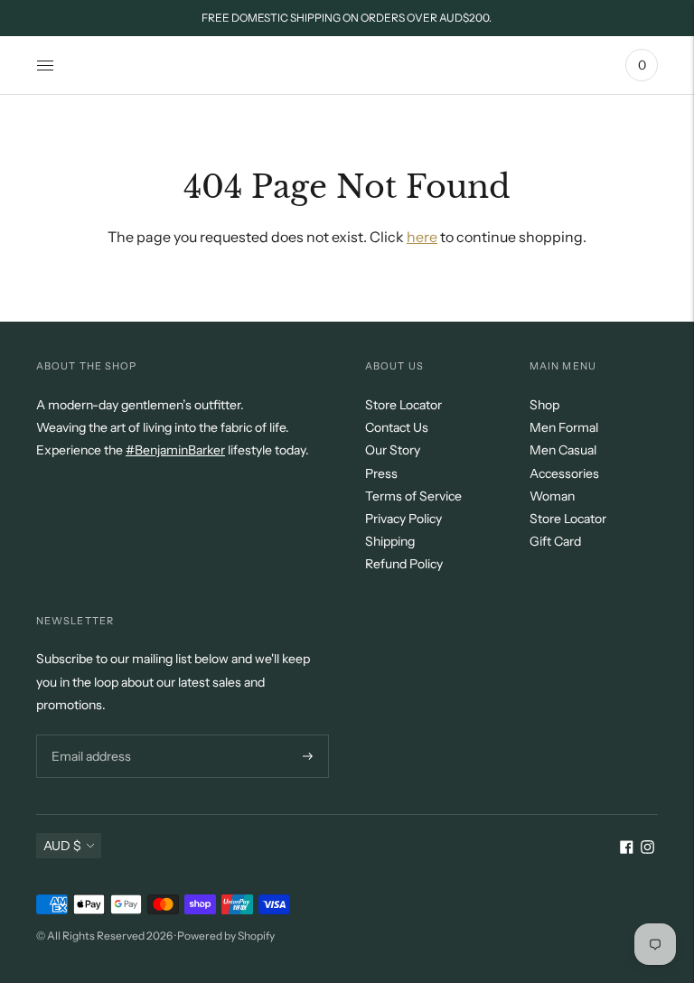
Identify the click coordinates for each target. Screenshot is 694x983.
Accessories (564, 473)
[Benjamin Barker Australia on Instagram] (647, 849)
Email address (89, 734)
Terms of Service (413, 496)
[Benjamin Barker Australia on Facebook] (626, 849)
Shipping (390, 541)
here (422, 237)
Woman (552, 496)
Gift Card (555, 541)
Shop (544, 405)
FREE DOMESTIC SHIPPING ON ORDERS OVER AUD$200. (347, 17)
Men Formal (564, 427)
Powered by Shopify (226, 935)
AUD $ (62, 846)
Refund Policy (404, 564)
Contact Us (396, 427)
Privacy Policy (403, 518)
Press (381, 473)
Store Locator (403, 405)
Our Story (392, 450)
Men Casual (563, 450)
